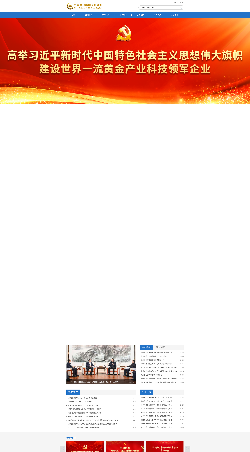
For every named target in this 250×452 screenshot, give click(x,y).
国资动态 (160, 347)
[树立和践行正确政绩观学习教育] (85, 448)
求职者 (176, 3)
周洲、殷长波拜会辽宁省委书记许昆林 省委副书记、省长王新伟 (93, 382)
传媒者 (181, 3)
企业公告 (146, 392)
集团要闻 (146, 347)
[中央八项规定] (164, 448)
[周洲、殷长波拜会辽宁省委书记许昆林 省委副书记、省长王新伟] (101, 364)
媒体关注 (73, 392)
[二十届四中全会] (125, 448)
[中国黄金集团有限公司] (84, 6)
